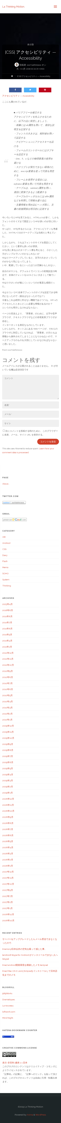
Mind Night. (7, 1018)
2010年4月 (7, 701)
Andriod (6, 543)
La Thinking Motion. (13, 6)
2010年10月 (8, 665)
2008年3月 (7, 853)
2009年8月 (7, 750)
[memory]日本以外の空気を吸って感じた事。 (24, 949)
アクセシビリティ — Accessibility (18, 96)
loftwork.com (8, 1011)
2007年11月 (8, 878)
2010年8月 (7, 677)
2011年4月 (7, 640)
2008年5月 (7, 841)
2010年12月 (8, 653)
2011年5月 (7, 634)
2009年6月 (7, 762)
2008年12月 (8, 799)
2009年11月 (8, 732)
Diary (4, 555)
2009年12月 (8, 726)
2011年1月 (7, 647)
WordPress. (40, 1114)
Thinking (6, 585)
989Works (7, 993)
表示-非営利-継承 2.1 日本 (14, 1062)
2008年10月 (8, 811)
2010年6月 (7, 689)
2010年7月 (7, 683)
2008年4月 (7, 847)
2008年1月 (7, 866)
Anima (29, 1114)
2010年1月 (7, 719)
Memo (5, 567)
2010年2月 (7, 713)
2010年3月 (7, 707)
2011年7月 (7, 622)
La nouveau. (8, 1005)
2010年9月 (7, 671)
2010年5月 (7, 695)
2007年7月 (7, 896)
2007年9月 (7, 890)
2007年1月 (7, 908)
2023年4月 (7, 604)
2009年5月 (7, 768)
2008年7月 (7, 829)
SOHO (5, 573)
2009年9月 (7, 744)
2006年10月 (8, 920)
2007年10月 (8, 884)
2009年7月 (7, 756)
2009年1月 (7, 792)
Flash (5, 561)
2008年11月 (8, 805)
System (5, 579)
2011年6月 (7, 628)
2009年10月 (8, 738)
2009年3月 (7, 780)
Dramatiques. (8, 999)
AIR (4, 537)
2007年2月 (7, 902)
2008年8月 (7, 823)
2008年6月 (7, 835)
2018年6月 (7, 610)
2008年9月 (7, 817)
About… (5, 483)
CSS (4, 549)
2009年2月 (7, 786)
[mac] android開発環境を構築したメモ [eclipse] (25, 965)
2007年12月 (8, 871)
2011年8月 (7, 616)
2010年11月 (7, 659)
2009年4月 (7, 774)
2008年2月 (7, 859)
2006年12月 (8, 914)
